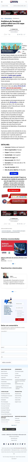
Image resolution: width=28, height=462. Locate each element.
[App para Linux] (6, 444)
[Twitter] (22, 444)
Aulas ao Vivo (18, 397)
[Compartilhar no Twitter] (19, 34)
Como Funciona (4, 373)
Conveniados (4, 381)
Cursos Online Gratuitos (6, 414)
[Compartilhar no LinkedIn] (21, 34)
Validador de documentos (6, 379)
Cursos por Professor (5, 410)
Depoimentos (18, 393)
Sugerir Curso (18, 401)
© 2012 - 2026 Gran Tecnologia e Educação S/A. (14, 434)
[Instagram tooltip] (15, 444)
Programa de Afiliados (6, 383)
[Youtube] (13, 444)
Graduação (3, 399)
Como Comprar (4, 375)
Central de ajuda (19, 371)
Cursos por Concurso (5, 403)
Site (2, 356)
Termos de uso (14, 438)
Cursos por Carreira (5, 405)
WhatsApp (18, 375)
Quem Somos (4, 371)
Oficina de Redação (5, 412)
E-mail (2, 352)
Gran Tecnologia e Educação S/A (20, 448)
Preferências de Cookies (6, 387)
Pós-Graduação (4, 401)
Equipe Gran (15, 29)
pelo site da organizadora (13, 88)
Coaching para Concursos (6, 395)
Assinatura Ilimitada (5, 393)
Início (2, 18)
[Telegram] (24, 444)
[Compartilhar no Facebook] (17, 34)
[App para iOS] (8, 444)
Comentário (4, 331)
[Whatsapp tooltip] (17, 444)
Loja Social (3, 377)
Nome (2, 347)
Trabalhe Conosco (5, 385)
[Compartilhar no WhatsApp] (22, 34)
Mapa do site (14, 440)
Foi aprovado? (19, 387)
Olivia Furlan (3, 260)
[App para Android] (11, 444)
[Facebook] (20, 444)
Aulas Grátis (17, 399)
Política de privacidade (14, 436)
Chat (17, 373)
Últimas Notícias (8, 18)
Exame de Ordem (5, 397)
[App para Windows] (4, 444)
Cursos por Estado (5, 407)
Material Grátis (18, 395)
